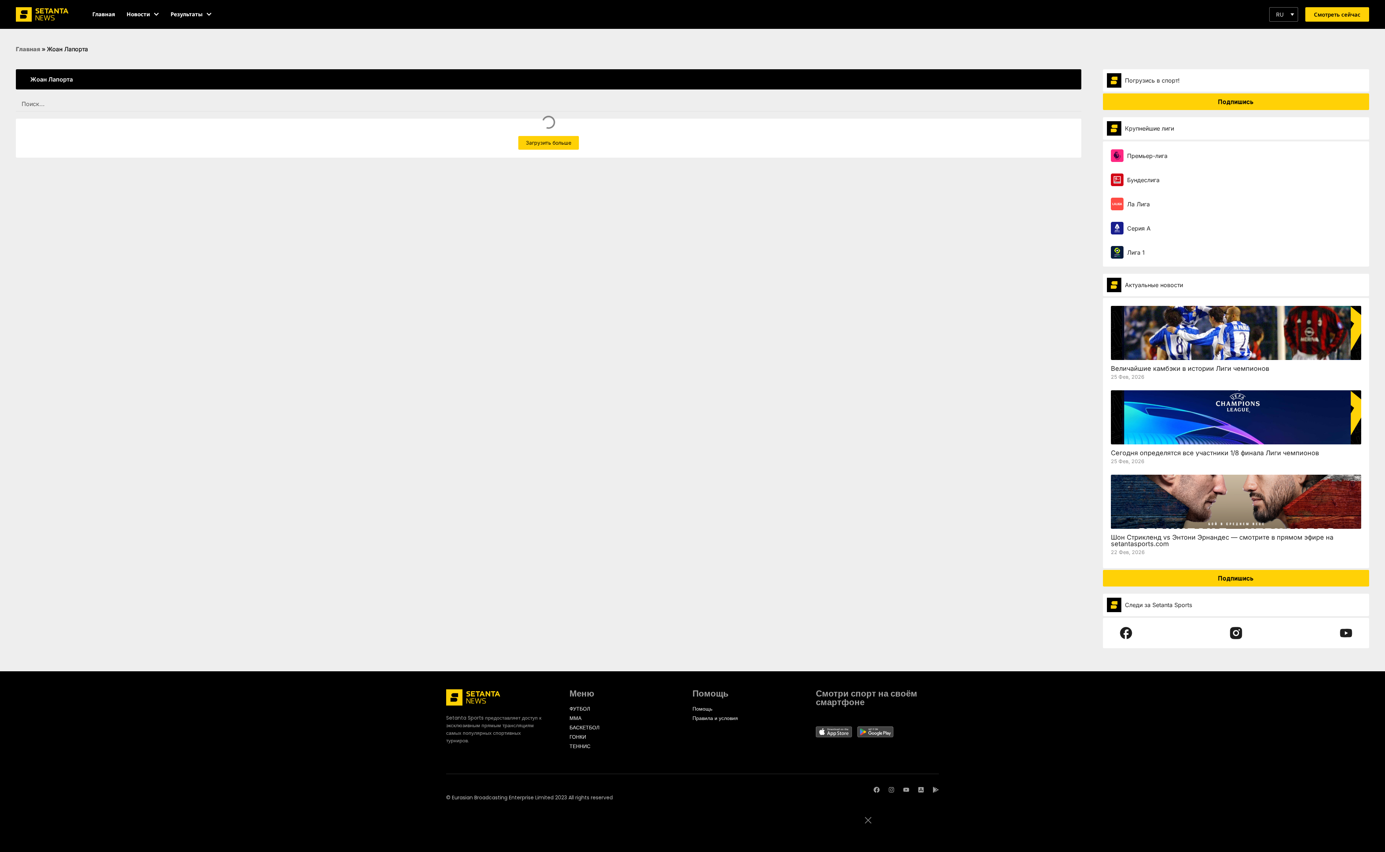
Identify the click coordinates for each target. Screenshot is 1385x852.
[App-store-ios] (921, 790)
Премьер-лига (1147, 155)
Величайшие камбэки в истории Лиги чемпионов (1190, 368)
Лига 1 (1136, 252)
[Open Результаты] (209, 14)
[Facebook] (877, 790)
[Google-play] (936, 790)
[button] (1283, 14)
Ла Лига (1138, 204)
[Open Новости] (156, 14)
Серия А (1139, 228)
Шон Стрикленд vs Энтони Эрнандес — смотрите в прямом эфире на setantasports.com (1222, 540)
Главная (28, 49)
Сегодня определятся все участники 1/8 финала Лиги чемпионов (1215, 453)
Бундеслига (1143, 180)
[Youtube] (906, 790)
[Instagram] (891, 790)
